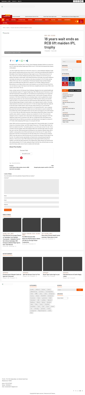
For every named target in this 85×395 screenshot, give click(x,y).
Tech (31, 308)
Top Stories (53, 35)
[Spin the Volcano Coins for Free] (32, 264)
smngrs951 (33, 276)
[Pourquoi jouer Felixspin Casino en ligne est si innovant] (12, 264)
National (13, 19)
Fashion (38, 297)
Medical (38, 302)
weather (49, 310)
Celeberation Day (33, 291)
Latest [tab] (65, 90)
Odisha (31, 304)
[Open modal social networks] (27, 61)
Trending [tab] (78, 90)
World (31, 312)
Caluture (49, 289)
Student (52, 306)
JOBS (38, 300)
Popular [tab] (72, 90)
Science (41, 304)
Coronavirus (67, 19)
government (44, 297)
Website (6, 204)
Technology (36, 308)
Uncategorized (65, 100)
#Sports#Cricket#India (16, 163)
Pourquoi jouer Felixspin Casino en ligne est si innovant (68, 96)
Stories (47, 306)
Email (5, 200)
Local (7, 19)
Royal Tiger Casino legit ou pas (45, 16)
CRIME (36, 293)
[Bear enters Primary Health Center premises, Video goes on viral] (51, 225)
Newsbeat (49, 302)
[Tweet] (18, 61)
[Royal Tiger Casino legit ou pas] (52, 264)
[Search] (75, 21)
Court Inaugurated (49, 291)
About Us (19, 1)
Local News (5, 233)
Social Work (47, 304)
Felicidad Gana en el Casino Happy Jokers (66, 16)
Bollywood (38, 289)
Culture (40, 293)
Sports (59, 19)
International (21, 19)
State (43, 233)
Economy (32, 295)
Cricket (45, 35)
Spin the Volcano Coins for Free (27, 16)
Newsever (46, 393)
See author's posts (26, 153)
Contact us (14, 1)
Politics (53, 19)
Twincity (12, 233)
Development (51, 293)
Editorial (5, 22)
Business (30, 19)
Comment (6, 178)
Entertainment (38, 19)
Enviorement (32, 297)
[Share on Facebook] (11, 61)
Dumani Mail (24, 150)
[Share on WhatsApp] (23, 61)
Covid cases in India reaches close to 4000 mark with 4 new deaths (19, 167)
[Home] (3, 20)
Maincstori (50, 300)
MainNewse (32, 302)
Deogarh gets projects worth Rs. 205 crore (44, 166)
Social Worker (33, 306)
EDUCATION (24, 233)
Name (5, 195)
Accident (32, 289)
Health (46, 19)
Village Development (42, 310)
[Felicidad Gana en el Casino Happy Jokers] (72, 264)
